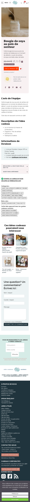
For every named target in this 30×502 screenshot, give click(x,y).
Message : (7, 307)
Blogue (3, 431)
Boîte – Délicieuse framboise (21, 269)
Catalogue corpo (9, 469)
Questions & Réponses (10, 171)
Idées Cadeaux (5, 408)
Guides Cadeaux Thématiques (9, 426)
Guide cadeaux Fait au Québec (10, 213)
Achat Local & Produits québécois (11, 188)
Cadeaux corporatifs (6, 436)
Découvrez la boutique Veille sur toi (13, 166)
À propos (3, 386)
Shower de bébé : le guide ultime (10, 419)
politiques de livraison (19, 157)
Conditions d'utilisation (7, 390)
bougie (4, 203)
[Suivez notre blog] (16, 476)
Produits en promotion (7, 424)
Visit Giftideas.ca (5, 401)
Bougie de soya (11, 203)
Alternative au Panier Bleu (8, 458)
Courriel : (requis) (9, 300)
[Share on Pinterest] (13, 87)
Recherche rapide (6, 420)
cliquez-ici (13, 449)
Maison (10, 198)
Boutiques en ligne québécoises (10, 428)
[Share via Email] (16, 87)
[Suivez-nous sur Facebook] (10, 476)
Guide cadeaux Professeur (9, 215)
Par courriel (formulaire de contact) (11, 447)
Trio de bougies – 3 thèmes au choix (7, 269)
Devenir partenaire (10, 455)
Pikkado (3, 429)
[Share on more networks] (20, 87)
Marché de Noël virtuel (7, 412)
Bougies (25, 188)
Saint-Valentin (22, 198)
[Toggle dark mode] (10, 3)
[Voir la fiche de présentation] (8, 240)
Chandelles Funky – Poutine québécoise (22, 248)
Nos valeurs (4, 388)
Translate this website (7, 402)
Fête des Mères (6, 195)
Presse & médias (5, 395)
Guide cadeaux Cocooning (9, 210)
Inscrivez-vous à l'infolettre (8, 438)
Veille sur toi (21, 203)
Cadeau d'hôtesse (7, 190)
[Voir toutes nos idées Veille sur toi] (7, 79)
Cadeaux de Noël (6, 410)
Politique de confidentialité (8, 392)
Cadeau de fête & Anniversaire (10, 193)
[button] (27, 3)
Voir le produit (10, 68)
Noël (15, 198)
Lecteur (4, 198)
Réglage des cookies (7, 393)
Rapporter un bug (6, 435)
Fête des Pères (5, 415)
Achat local (4, 413)
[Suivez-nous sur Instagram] (3, 476)
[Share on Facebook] (5, 87)
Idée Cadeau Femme (17, 195)
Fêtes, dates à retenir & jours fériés (10, 442)
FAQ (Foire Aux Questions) (8, 440)
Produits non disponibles (8, 422)
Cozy (21, 193)
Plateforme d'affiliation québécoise (10, 433)
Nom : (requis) (8, 293)
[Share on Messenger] (9, 87)
